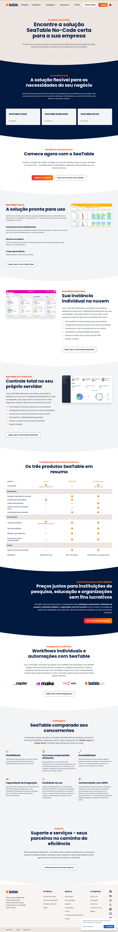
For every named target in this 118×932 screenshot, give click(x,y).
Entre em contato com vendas (70, 178)
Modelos (68, 904)
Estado (67, 919)
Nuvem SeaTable (49, 897)
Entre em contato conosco (98, 621)
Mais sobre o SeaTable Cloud (21, 264)
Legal (18, 930)
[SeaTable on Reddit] (110, 909)
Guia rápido (69, 897)
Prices (77, 5)
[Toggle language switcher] (110, 5)
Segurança (26, 930)
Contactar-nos (95, 908)
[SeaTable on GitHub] (110, 913)
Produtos (36, 5)
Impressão (9, 930)
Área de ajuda (70, 900)
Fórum (67, 911)
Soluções (50, 5)
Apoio (45, 908)
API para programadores (74, 915)
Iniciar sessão (90, 5)
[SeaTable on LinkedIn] (110, 891)
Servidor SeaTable (50, 904)
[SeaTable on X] (110, 905)
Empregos (94, 900)
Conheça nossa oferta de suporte (59, 867)
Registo (103, 5)
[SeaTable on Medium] (110, 896)
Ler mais (11, 121)
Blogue (92, 911)
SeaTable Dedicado (50, 900)
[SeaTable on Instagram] (110, 900)
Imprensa (93, 904)
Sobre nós (94, 897)
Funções (24, 5)
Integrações (69, 908)
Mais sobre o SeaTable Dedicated (79, 349)
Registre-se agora (42, 177)
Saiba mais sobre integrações (59, 694)
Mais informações (88, 926)
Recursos (64, 5)
